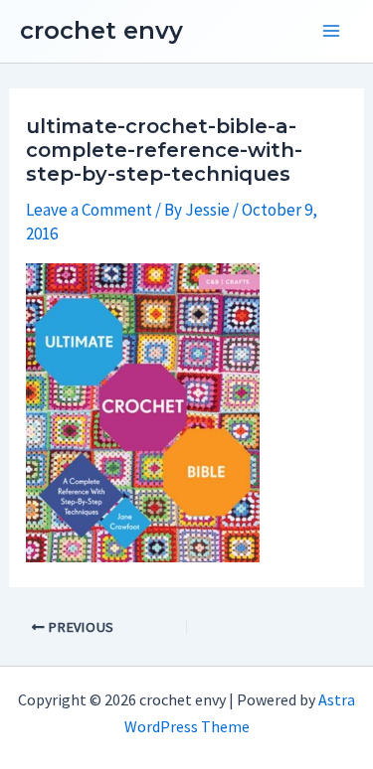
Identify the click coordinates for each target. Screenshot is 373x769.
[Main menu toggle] (331, 32)
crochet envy (101, 30)
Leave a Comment (89, 210)
